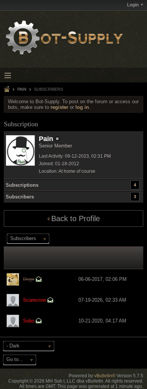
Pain (21, 89)
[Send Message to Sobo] (39, 321)
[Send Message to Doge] (39, 280)
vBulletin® (104, 375)
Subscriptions (22, 185)
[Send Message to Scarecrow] (50, 301)
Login (133, 5)
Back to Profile (75, 218)
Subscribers (20, 197)
